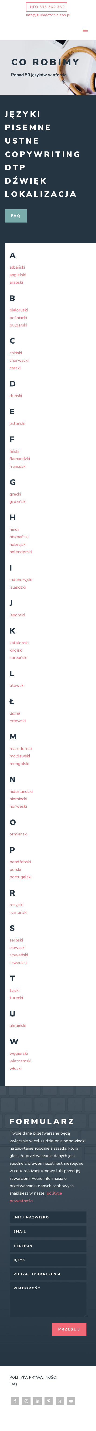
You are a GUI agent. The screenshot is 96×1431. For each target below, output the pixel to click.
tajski (14, 990)
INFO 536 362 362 (47, 6)
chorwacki (19, 360)
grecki (15, 494)
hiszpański (19, 537)
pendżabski (20, 862)
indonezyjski (21, 579)
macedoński (21, 748)
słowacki (17, 947)
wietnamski (20, 1061)
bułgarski (18, 325)
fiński (14, 451)
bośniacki (18, 317)
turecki (16, 998)
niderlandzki (21, 791)
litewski (17, 685)
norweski (18, 806)
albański (17, 267)
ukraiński (18, 1025)
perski (15, 869)
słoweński (19, 955)
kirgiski (16, 650)
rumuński (18, 912)
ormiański (18, 834)
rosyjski (16, 904)
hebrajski (18, 544)
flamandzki (20, 458)
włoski (15, 1068)
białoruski (19, 310)
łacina (15, 713)
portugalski (20, 877)
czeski (15, 368)
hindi (14, 529)
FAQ (16, 215)
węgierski (19, 1053)
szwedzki (18, 962)
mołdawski (20, 756)
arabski (16, 282)
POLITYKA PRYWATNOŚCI (33, 1377)
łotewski (18, 721)
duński (16, 396)
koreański (18, 657)
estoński (17, 423)
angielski (18, 275)
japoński (17, 615)
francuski (18, 466)
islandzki (18, 587)
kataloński (19, 643)
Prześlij (69, 1329)
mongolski (19, 763)
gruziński (18, 501)
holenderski (21, 552)
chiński (16, 353)
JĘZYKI (23, 114)
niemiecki (18, 799)
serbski (16, 940)
